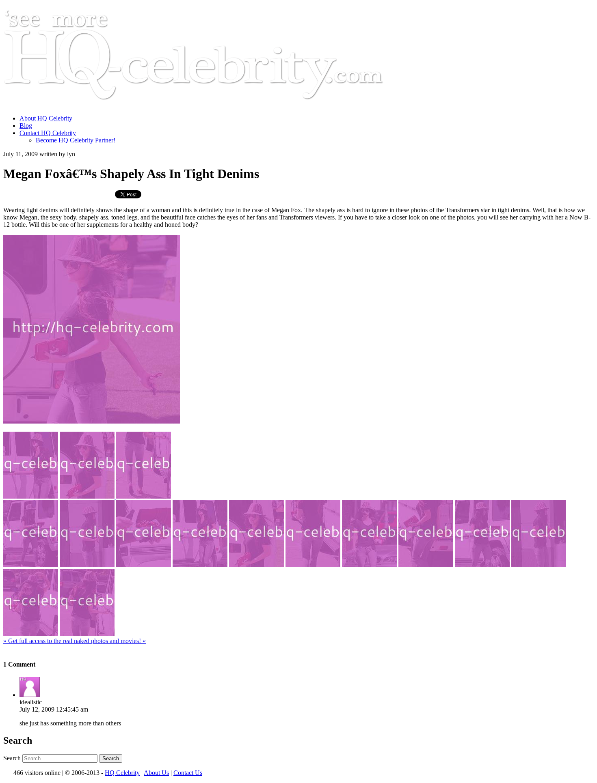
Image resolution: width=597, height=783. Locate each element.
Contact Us (187, 772)
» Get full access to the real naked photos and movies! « (74, 640)
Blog (25, 125)
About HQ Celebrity (45, 118)
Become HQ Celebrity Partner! (75, 140)
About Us (156, 772)
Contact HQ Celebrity (47, 132)
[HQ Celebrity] (208, 104)
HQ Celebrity (122, 772)
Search (12, 758)
